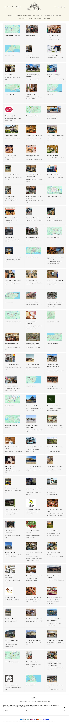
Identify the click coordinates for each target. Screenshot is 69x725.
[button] (19, 7)
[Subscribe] (26, 710)
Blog (49, 701)
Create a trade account (42, 701)
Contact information (37, 721)
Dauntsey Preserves (9, 721)
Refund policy (30, 721)
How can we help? (23, 701)
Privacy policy (23, 721)
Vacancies (34, 701)
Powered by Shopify (16, 721)
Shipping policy (45, 721)
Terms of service (52, 721)
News (29, 701)
